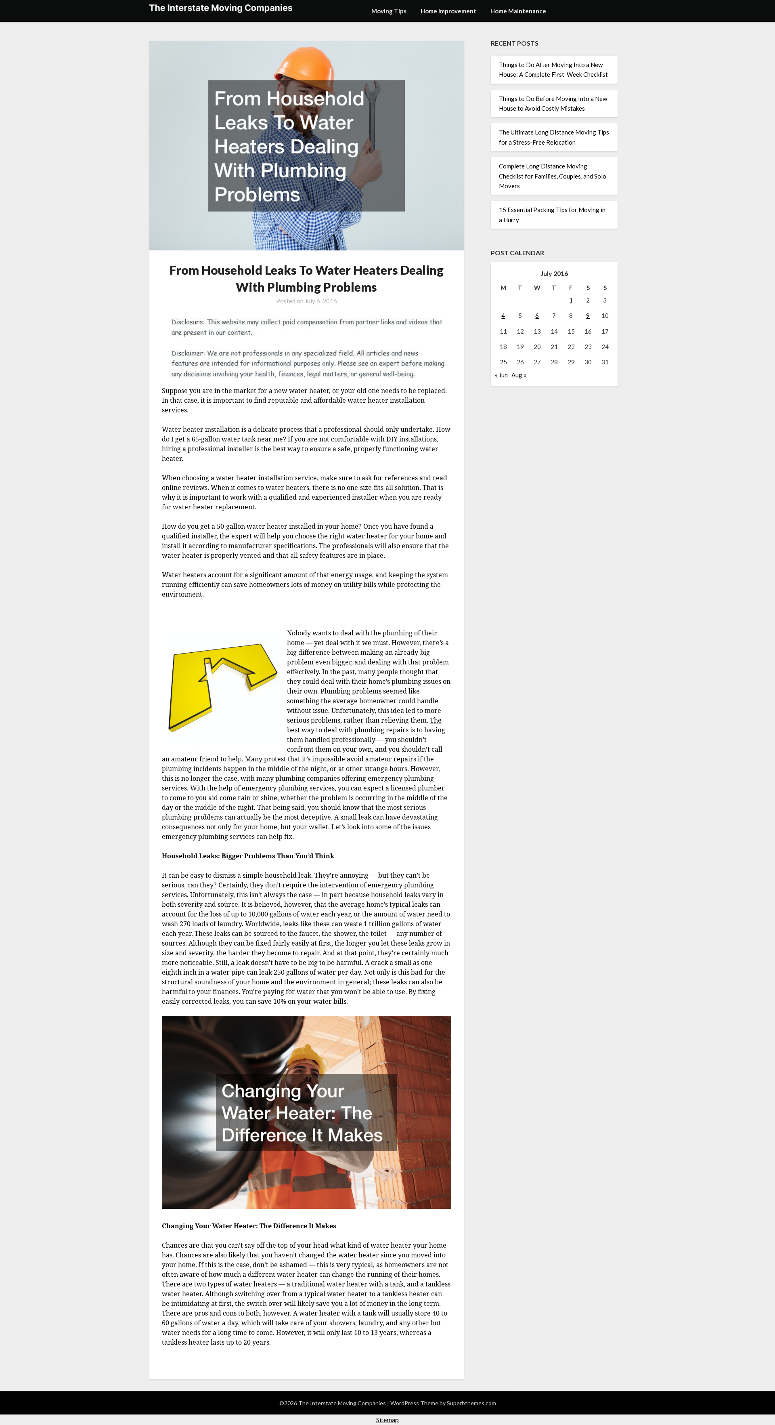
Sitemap (387, 1419)
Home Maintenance (518, 11)
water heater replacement (214, 506)
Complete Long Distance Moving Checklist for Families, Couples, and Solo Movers (552, 175)
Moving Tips (388, 11)
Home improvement (448, 11)
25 (503, 362)
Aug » (518, 374)
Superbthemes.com (471, 1403)
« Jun (501, 374)
